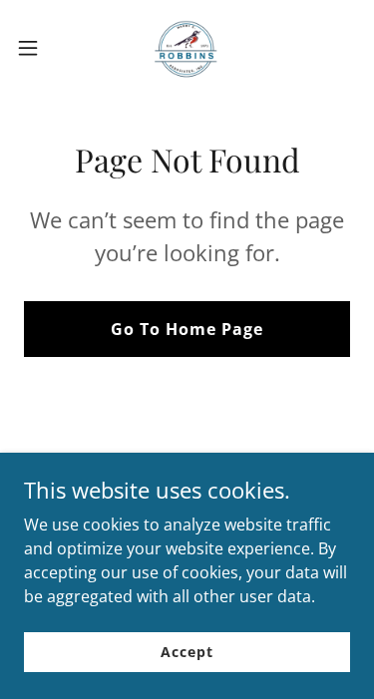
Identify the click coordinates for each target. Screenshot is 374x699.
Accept (186, 651)
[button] (35, 48)
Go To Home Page (187, 329)
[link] (186, 48)
